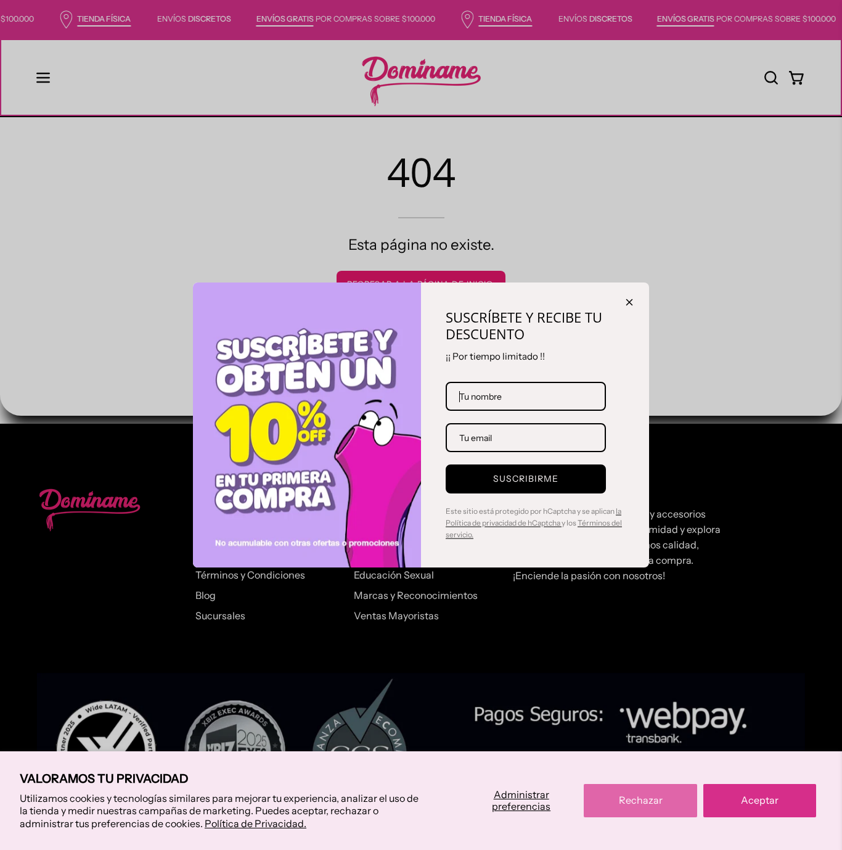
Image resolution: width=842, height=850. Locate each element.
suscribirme (526, 478)
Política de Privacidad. (255, 823)
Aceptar (760, 800)
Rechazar (641, 800)
